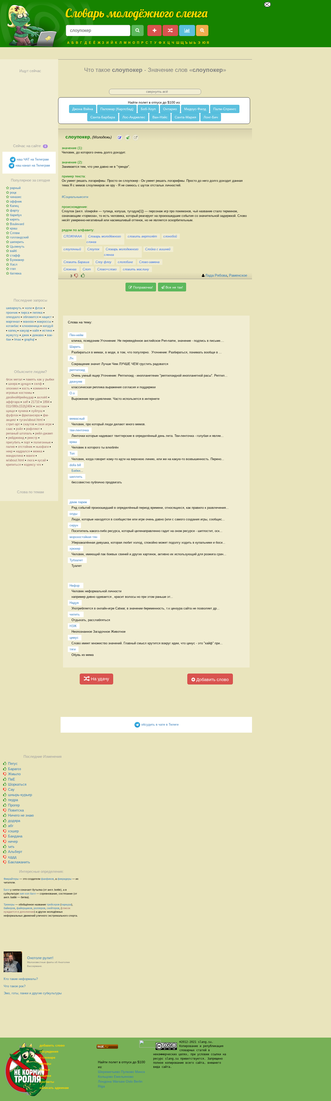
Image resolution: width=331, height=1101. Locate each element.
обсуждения (48, 1051)
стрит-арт (13, 424)
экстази (41, 406)
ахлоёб (42, 397)
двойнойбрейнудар (20, 397)
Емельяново (124, 1076)
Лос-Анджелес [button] (133, 117)
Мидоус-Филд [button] (195, 109)
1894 (46, 402)
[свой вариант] (128, 138)
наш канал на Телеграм (32, 165)
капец (12, 330)
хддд (12, 857)
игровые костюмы (19, 393)
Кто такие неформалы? (21, 979)
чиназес (16, 197)
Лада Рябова (216, 275)
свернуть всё (157, 91)
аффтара (13, 402)
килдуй (48, 326)
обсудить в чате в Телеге (159, 724)
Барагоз (14, 769)
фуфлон (12, 415)
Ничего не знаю (21, 815)
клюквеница (30, 326)
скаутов (28, 424)
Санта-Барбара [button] (102, 117)
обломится (31, 317)
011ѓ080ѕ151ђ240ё (19, 406)
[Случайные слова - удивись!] (170, 30)
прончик (12, 312)
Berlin (138, 1081)
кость (26, 388)
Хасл (13, 264)
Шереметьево (109, 1072)
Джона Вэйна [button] (82, 109)
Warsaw (119, 1081)
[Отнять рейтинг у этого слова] (76, 275)
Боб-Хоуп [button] (148, 109)
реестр (32, 438)
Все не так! (174, 287)
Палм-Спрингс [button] (224, 109)
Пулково (127, 1072)
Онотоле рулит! (48, 961)
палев (10, 446)
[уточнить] (120, 138)
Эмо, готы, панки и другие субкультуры (33, 993)
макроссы (44, 321)
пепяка (37, 312)
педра (13, 800)
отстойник (25, 446)
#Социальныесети (75, 197)
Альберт (15, 852)
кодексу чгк (32, 464)
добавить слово (52, 1045)
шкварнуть (14, 308)
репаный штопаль (19, 433)
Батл (6, 889)
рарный (15, 188)
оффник (16, 201)
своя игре (45, 424)
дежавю (38, 335)
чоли (28, 308)
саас (9, 429)
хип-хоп (24, 893)
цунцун (26, 384)
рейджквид (16, 438)
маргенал (13, 321)
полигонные (42, 442)
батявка (15, 273)
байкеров (9, 908)
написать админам (54, 1088)
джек (25, 335)
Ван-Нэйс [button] (159, 117)
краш (13, 228)
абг (10, 826)
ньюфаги (42, 446)
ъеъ (11, 846)
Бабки (75, 470)
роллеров (39, 908)
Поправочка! (142, 287)
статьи (44, 1069)
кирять (15, 219)
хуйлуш (36, 411)
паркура (66, 904)
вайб (13, 251)
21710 (35, 402)
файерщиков (24, 908)
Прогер (14, 805)
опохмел (12, 388)
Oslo (129, 1081)
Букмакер (17, 260)
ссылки (45, 1076)
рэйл (19, 429)
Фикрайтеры (11, 878)
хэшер (13, 831)
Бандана (15, 836)
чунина (23, 411)
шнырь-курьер (20, 795)
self (25, 402)
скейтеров (53, 908)
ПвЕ (11, 779)
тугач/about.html (31, 420)
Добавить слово (212, 679)
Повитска (16, 810)
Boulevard (17, 224)
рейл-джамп (44, 433)
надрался (23, 451)
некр (9, 451)
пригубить (13, 442)
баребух (16, 215)
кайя (35, 330)
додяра (14, 821)
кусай (42, 460)
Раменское (238, 275)
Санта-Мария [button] (185, 117)
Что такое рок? (14, 986)
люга (30, 460)
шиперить (17, 242)
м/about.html (15, 460)
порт (27, 442)
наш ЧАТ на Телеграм (32, 159)
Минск (140, 1072)
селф (38, 384)
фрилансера (31, 415)
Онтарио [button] (170, 109)
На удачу (99, 678)
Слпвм (15, 233)
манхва (28, 321)
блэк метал (14, 379)
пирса (25, 312)
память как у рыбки (40, 379)
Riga (101, 1086)
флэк (39, 308)
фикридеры (64, 878)
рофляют (33, 429)
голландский (19, 237)
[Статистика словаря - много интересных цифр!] (187, 30)
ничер (13, 841)
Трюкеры (9, 904)
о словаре (47, 1057)
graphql (29, 339)
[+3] (83, 275)
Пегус (13, 763)
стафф (15, 255)
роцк (13, 192)
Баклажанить (19, 862)
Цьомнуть (17, 246)
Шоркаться (17, 784)
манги (30, 455)
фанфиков (47, 878)
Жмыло (14, 774)
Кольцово (105, 1076)
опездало (13, 317)
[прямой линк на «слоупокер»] (136, 138)
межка (37, 451)
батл (33, 893)
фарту (14, 210)
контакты (46, 1082)
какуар (24, 330)
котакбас (12, 326)
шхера (12, 384)
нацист (47, 317)
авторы (45, 1063)
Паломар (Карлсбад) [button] (117, 109)
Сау (11, 789)
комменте (40, 388)
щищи (10, 411)
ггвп (13, 269)
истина (47, 330)
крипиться (13, 464)
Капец (14, 206)
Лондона (105, 1081)
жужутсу (12, 335)
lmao (17, 339)
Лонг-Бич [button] (211, 117)
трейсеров (53, 904)
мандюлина (14, 455)
